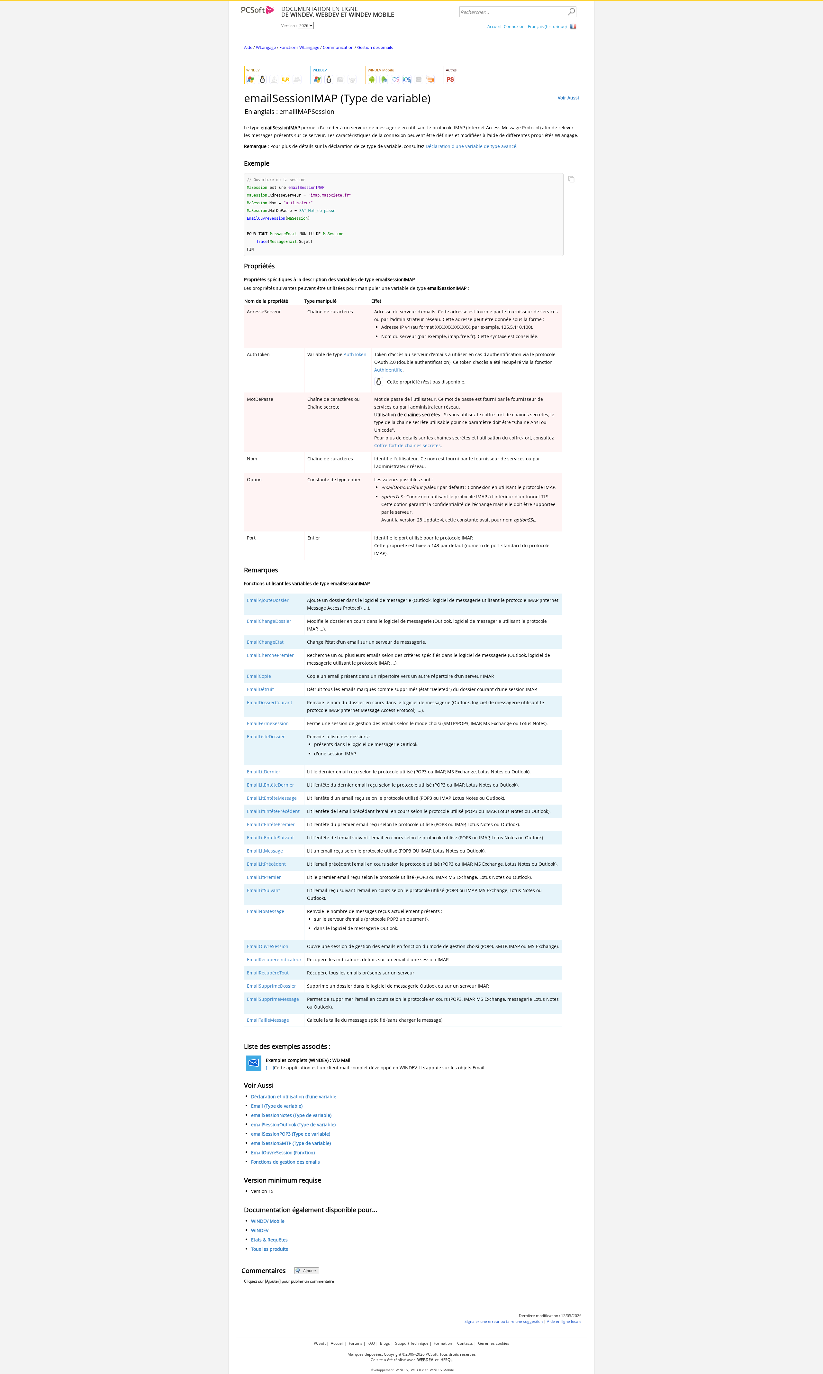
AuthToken (355, 354)
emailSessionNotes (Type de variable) (291, 1115)
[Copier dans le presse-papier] (571, 180)
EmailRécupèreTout (268, 973)
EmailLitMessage (265, 851)
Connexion (514, 26)
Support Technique (412, 1343)
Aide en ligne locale (564, 1321)
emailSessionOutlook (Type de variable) (293, 1124)
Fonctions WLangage (299, 47)
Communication (338, 47)
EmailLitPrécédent (266, 864)
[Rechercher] (571, 12)
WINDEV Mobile (268, 1221)
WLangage (266, 47)
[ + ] (269, 1068)
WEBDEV (417, 1370)
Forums (355, 1343)
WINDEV (259, 1230)
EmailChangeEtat (265, 642)
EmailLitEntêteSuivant (270, 838)
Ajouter (309, 1270)
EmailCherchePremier (270, 655)
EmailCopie (259, 676)
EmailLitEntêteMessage (272, 798)
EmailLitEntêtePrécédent (273, 811)
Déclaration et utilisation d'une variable (293, 1096)
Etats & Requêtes (269, 1240)
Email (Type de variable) (277, 1106)
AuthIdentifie (388, 370)
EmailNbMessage (265, 911)
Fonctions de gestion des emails (285, 1162)
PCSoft (320, 1343)
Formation (443, 1343)
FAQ (371, 1343)
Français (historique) (547, 26)
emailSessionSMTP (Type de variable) (291, 1143)
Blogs (385, 1343)
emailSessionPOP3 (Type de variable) (290, 1134)
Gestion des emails (375, 47)
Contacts (465, 1343)
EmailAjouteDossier (268, 600)
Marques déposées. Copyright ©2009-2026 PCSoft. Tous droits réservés (412, 1354)
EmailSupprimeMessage (273, 999)
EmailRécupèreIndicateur (274, 959)
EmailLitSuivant (263, 890)
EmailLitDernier (263, 772)
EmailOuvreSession (267, 946)
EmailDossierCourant (269, 702)
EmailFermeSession (268, 723)
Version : (289, 25)
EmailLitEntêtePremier (271, 824)
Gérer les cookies (493, 1343)
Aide (248, 47)
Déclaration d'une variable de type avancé (471, 146)
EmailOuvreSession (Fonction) (283, 1152)
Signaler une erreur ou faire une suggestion (504, 1321)
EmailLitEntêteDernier (270, 785)
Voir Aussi (568, 98)
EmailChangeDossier (269, 621)
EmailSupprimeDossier (271, 986)
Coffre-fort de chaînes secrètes (407, 445)
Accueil (494, 26)
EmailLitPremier (264, 877)
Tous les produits (269, 1249)
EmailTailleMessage (268, 1020)
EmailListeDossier (266, 736)
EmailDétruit (260, 689)
